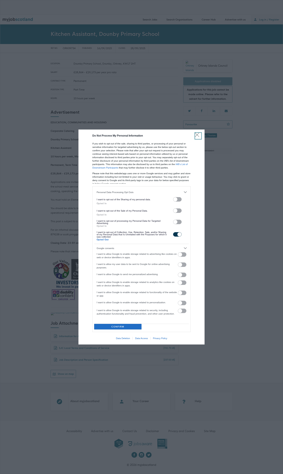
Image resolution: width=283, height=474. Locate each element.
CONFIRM (117, 326)
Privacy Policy (160, 338)
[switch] (177, 199)
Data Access (141, 338)
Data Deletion (123, 338)
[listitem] (141, 192)
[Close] (198, 136)
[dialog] (141, 237)
